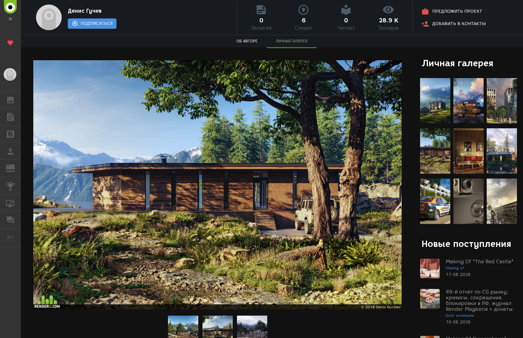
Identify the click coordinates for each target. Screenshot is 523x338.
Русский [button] (14, 237)
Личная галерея (457, 63)
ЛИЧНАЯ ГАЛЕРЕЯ (292, 41)
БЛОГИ (10, 134)
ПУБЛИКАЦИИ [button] (10, 116)
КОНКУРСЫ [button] (10, 185)
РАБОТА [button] (10, 151)
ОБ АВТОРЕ (247, 41)
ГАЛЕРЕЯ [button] (10, 99)
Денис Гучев (85, 11)
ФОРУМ (10, 219)
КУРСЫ (10, 202)
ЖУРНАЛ (14, 168)
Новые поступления (466, 243)
